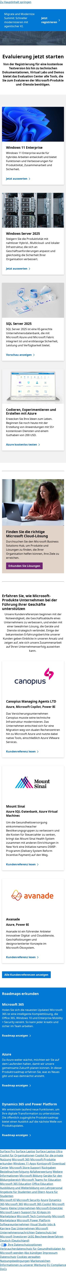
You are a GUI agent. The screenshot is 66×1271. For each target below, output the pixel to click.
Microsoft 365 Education (15, 1184)
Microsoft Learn (10, 1212)
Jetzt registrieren (49, 20)
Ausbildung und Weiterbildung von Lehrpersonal (31, 1188)
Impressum (50, 1253)
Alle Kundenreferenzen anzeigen (26, 975)
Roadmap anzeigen (15, 1035)
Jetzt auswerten (16, 179)
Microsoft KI (8, 1200)
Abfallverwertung (41, 1171)
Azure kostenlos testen (21, 444)
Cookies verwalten (28, 1257)
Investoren (20, 1236)
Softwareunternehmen (14, 1224)
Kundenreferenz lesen (21, 751)
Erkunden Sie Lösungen (24, 566)
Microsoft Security (28, 1200)
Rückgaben (48, 1167)
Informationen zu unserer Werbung (23, 1265)
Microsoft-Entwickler (49, 1208)
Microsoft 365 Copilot (37, 1204)
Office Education (42, 1184)
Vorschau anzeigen (19, 355)
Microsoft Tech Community (34, 1216)
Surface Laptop (25, 1151)
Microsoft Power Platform (33, 1220)
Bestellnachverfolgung (14, 1171)
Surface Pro (7, 1151)
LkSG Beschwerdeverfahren (45, 1236)
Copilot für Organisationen (17, 1155)
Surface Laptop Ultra (49, 1151)
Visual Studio (38, 1224)
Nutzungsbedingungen (15, 1261)
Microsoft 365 (21, 1159)
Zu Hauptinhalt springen (15, 2)
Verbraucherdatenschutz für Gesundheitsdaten (30, 1249)
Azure (44, 1200)
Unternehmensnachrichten (17, 1232)
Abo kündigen (33, 1253)
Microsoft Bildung (30, 1176)
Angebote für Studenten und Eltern (22, 1192)
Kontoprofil (44, 1163)
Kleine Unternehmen (22, 1208)
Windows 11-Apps (24, 1163)
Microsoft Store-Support (25, 1167)
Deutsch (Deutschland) (14, 1240)
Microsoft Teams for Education (41, 1180)
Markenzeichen (40, 1261)
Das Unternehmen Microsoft (29, 1228)
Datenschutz (8, 1257)
